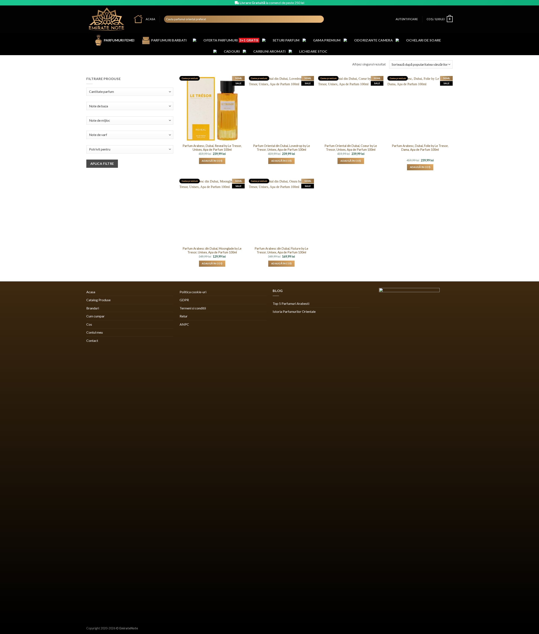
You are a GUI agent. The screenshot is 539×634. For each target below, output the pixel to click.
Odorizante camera (373, 40)
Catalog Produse (98, 300)
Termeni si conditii (193, 308)
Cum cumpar (95, 316)
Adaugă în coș (212, 160)
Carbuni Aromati (269, 51)
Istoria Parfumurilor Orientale (294, 311)
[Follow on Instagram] (442, 2)
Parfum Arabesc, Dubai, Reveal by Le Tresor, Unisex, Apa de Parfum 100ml (212, 148)
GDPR (184, 300)
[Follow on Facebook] (438, 2)
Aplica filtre (102, 163)
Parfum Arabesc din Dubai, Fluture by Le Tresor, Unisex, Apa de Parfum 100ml (281, 250)
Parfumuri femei (119, 40)
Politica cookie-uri (193, 292)
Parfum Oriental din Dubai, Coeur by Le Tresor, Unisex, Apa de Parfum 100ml (350, 148)
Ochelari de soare (423, 40)
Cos (89, 324)
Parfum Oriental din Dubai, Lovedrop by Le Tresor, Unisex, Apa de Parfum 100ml (281, 148)
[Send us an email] (450, 2)
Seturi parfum (286, 40)
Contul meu (94, 332)
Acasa (150, 19)
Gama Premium (327, 40)
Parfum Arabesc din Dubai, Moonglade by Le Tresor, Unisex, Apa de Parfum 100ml (212, 250)
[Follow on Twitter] (446, 2)
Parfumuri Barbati (169, 40)
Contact (92, 340)
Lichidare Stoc (313, 51)
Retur (184, 316)
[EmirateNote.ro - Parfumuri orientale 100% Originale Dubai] (106, 19)
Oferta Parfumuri (230, 40)
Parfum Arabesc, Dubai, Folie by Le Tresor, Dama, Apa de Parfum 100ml (420, 148)
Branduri (92, 308)
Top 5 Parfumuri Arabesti (291, 303)
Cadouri (232, 51)
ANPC (184, 324)
